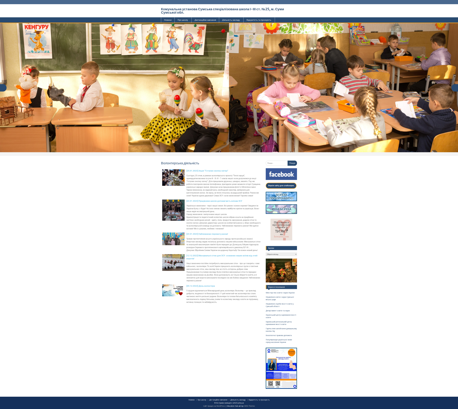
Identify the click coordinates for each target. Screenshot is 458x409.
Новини (168, 20)
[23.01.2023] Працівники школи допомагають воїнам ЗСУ (214, 201)
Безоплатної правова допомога (279, 335)
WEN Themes (249, 406)
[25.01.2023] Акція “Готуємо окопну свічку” (207, 171)
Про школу (183, 20)
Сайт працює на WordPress (214, 406)
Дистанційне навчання (205, 20)
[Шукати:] (281, 163)
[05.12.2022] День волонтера (200, 286)
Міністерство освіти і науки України (280, 293)
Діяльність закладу (231, 20)
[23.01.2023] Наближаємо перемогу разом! (207, 234)
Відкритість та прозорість (259, 20)
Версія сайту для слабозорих (281, 185)
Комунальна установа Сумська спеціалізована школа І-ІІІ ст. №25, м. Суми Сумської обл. (222, 11)
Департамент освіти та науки (278, 310)
